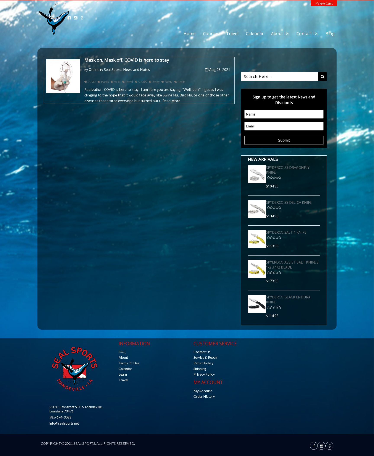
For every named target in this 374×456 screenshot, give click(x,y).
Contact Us (307, 33)
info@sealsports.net (64, 423)
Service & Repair (205, 357)
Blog (330, 33)
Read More (171, 100)
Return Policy (203, 363)
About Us (280, 33)
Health (181, 82)
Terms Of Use (129, 363)
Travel (232, 33)
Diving (156, 82)
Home (190, 33)
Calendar (255, 33)
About (123, 357)
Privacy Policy (204, 374)
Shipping (199, 368)
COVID (92, 82)
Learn (123, 374)
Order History (204, 396)
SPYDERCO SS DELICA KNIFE (289, 202)
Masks (104, 82)
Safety (168, 82)
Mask (117, 82)
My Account (202, 391)
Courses (211, 33)
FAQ (122, 352)
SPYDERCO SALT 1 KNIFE (286, 232)
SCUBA (142, 82)
